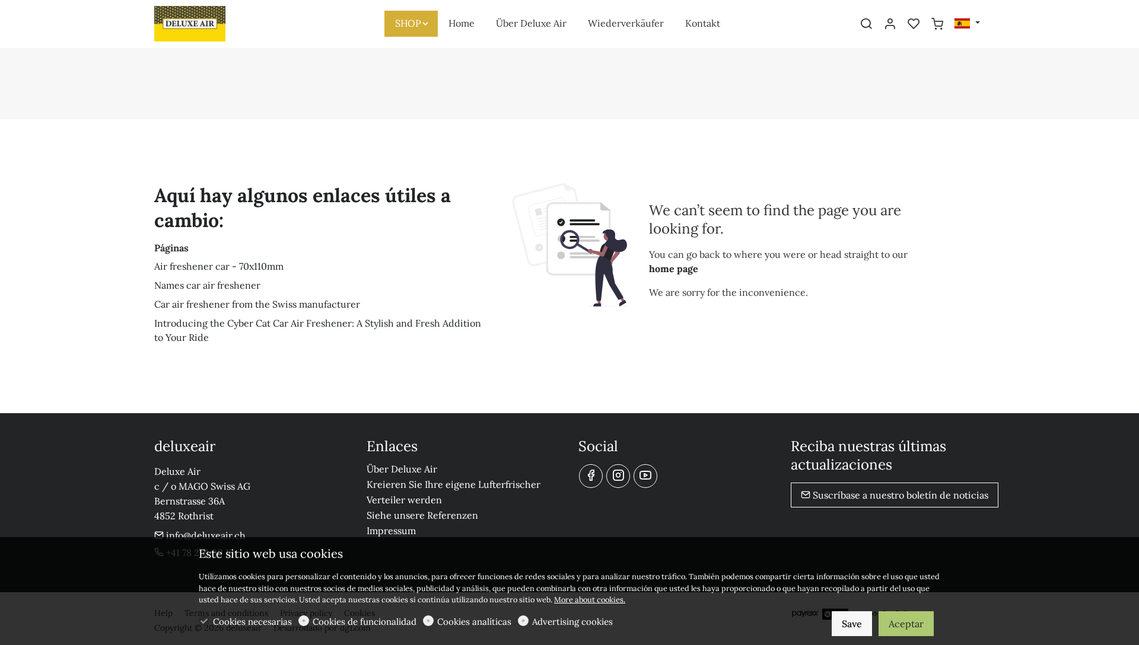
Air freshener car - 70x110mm (219, 266)
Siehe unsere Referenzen (422, 515)
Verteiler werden (404, 500)
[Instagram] (618, 476)
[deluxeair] (204, 22)
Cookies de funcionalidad (364, 621)
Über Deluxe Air (402, 469)
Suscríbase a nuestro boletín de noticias (899, 495)
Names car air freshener (207, 285)
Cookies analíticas (474, 621)
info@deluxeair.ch (205, 535)
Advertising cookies (572, 621)
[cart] (937, 24)
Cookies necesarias (252, 621)
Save (852, 624)
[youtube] (645, 476)
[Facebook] (591, 476)
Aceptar (906, 624)
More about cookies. (589, 600)
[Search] (866, 24)
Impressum (391, 531)
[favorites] (913, 24)
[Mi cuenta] (890, 24)
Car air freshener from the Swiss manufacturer (257, 304)
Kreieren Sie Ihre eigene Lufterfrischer (453, 484)
